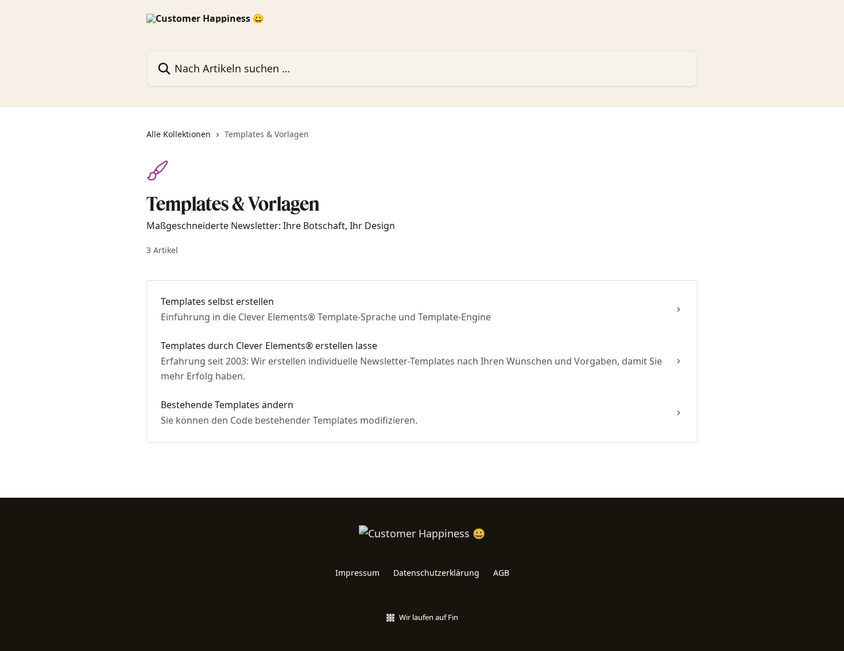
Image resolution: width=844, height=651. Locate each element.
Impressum (357, 572)
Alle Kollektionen (178, 134)
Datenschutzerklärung (436, 572)
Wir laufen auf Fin (428, 617)
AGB (501, 572)
